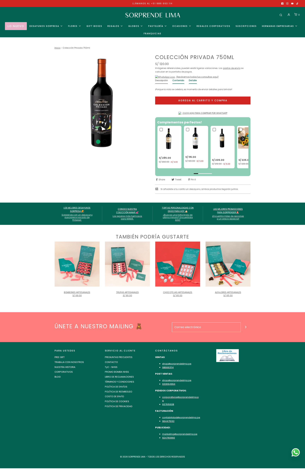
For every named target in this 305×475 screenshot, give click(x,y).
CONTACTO (111, 362)
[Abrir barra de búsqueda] (281, 15)
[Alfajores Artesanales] (227, 264)
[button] (242, 138)
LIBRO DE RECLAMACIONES (119, 376)
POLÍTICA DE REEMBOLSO (118, 391)
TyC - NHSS (111, 367)
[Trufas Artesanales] (127, 264)
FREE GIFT (60, 357)
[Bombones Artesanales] (77, 264)
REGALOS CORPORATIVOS (213, 26)
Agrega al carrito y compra (202, 100)
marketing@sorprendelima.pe (179, 434)
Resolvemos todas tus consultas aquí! (197, 76)
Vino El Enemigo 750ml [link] (221, 153)
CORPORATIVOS (64, 372)
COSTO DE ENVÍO (114, 396)
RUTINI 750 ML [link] (167, 153)
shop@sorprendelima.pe (176, 363)
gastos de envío (231, 68)
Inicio (57, 47)
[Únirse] (245, 327)
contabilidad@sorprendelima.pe (181, 417)
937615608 (168, 404)
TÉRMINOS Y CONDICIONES (119, 381)
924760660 (168, 437)
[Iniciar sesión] (289, 14)
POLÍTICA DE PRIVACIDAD (118, 406)
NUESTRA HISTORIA (65, 367)
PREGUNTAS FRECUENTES (118, 357)
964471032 (168, 421)
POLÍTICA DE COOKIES (117, 401)
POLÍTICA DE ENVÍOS (116, 386)
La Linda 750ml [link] (194, 152)
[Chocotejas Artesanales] (177, 264)
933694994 (168, 384)
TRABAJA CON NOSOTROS (69, 362)
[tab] (161, 81)
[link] (169, 138)
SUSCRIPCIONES (246, 26)
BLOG (58, 376)
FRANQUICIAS (152, 33)
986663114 (168, 367)
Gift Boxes (94, 26)
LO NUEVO (16, 26)
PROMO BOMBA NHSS (117, 372)
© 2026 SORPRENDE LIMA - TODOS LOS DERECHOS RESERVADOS (152, 456)
